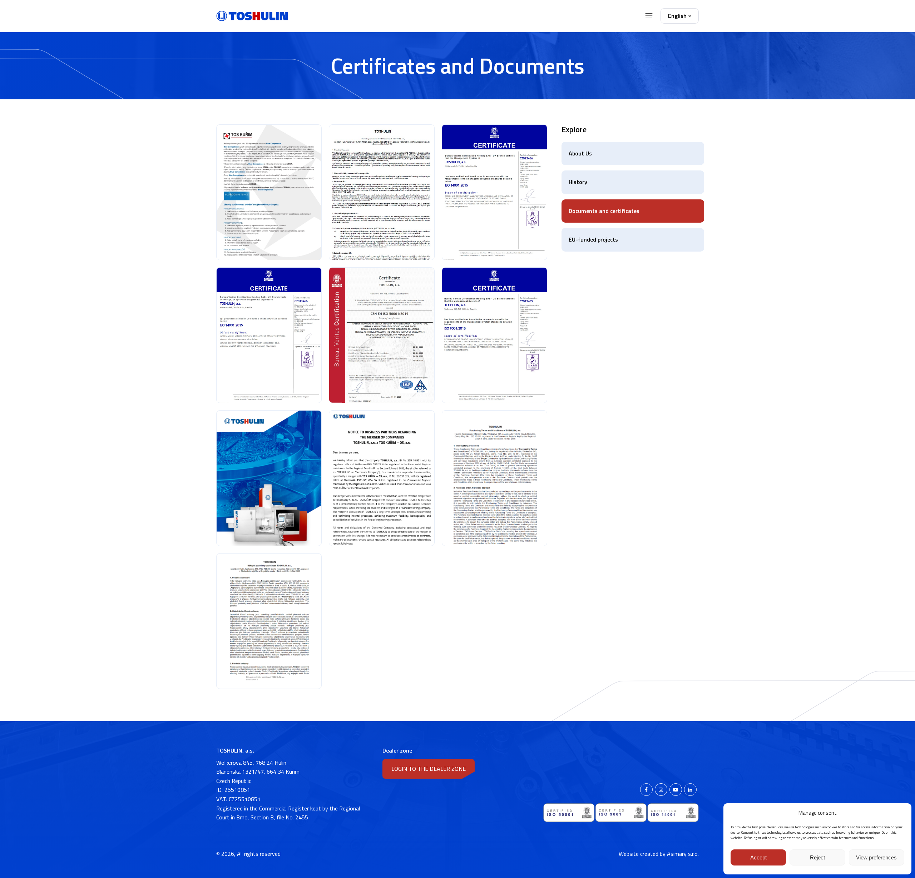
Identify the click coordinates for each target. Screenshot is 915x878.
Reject (817, 857)
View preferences (876, 857)
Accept (758, 857)
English (677, 15)
